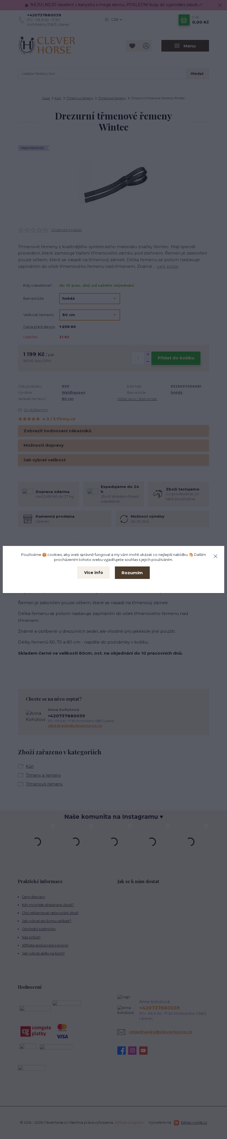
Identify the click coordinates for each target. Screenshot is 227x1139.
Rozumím (132, 572)
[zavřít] (215, 555)
